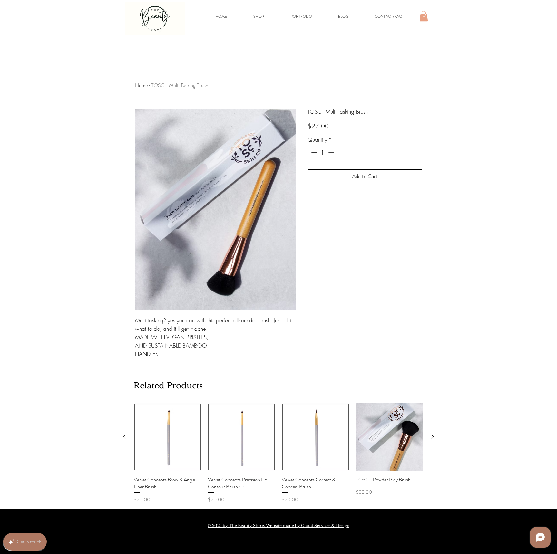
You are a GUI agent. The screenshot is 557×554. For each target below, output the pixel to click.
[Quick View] (167, 437)
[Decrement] (313, 152)
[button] (423, 16)
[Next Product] (432, 437)
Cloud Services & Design (325, 525)
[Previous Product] (124, 437)
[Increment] (332, 152)
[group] (278, 453)
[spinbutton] (322, 152)
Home (141, 85)
